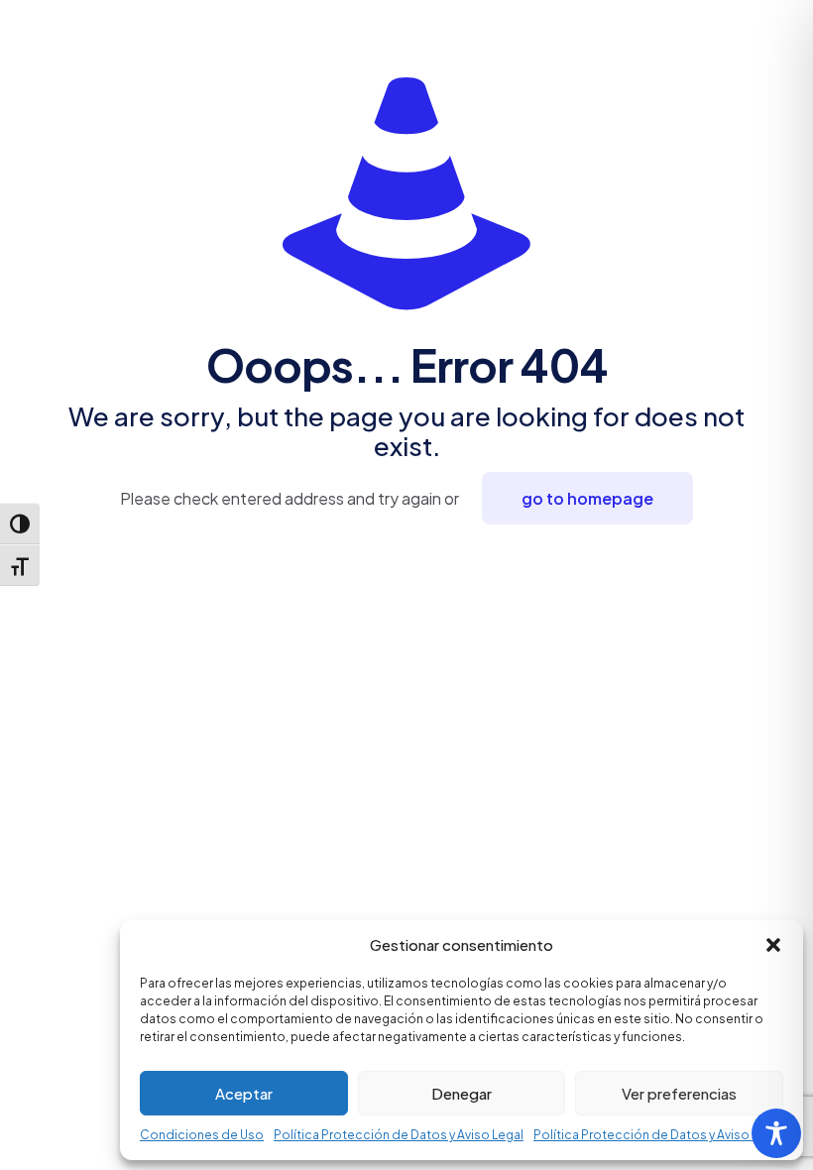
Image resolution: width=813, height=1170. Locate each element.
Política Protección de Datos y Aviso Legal (398, 1134)
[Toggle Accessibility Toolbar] (776, 1133)
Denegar (461, 1093)
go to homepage (587, 498)
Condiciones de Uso (202, 1134)
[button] (773, 945)
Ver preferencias (679, 1093)
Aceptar (244, 1093)
